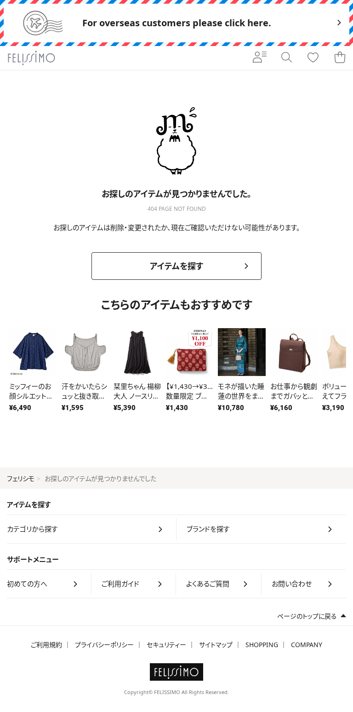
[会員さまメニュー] (259, 58)
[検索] (286, 58)
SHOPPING (261, 644)
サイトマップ (216, 644)
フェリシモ (20, 478)
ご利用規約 (46, 644)
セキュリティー (166, 644)
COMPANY (306, 644)
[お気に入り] (313, 58)
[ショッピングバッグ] (339, 58)
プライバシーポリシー (104, 644)
